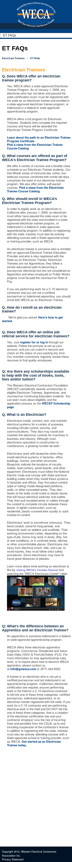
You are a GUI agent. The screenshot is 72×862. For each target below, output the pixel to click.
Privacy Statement (13, 859)
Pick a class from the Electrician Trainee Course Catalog (35, 146)
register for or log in (34, 342)
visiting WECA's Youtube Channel (37, 570)
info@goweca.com (23, 669)
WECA (36, 14)
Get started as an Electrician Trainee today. (34, 743)
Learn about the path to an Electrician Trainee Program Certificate (38, 139)
